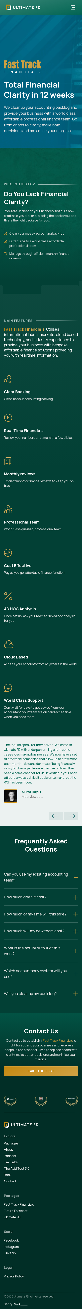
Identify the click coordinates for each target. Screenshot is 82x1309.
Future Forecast (15, 1211)
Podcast (10, 1156)
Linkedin (10, 1253)
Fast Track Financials (58, 1040)
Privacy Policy (14, 1276)
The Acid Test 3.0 (16, 1168)
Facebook (11, 1240)
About (8, 1149)
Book (8, 1175)
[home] (22, 7)
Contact (10, 1181)
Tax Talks (11, 1162)
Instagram (11, 1247)
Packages (11, 1143)
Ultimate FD (12, 1217)
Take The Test (41, 1071)
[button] (73, 7)
